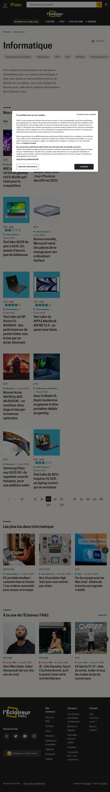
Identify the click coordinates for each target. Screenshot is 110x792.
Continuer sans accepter (86, 114)
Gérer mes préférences (27, 167)
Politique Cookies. (29, 143)
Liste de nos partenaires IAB (27, 159)
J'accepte (84, 167)
